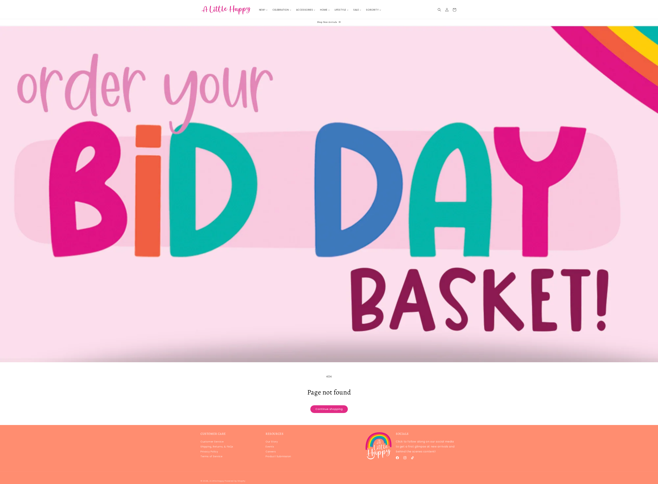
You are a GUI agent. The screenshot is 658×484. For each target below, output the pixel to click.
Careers (271, 451)
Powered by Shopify (235, 481)
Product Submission (278, 456)
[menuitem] (263, 9)
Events (270, 446)
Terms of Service (211, 456)
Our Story (272, 442)
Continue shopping (329, 409)
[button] (439, 10)
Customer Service (212, 442)
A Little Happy (217, 481)
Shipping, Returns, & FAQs (216, 446)
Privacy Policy (209, 451)
